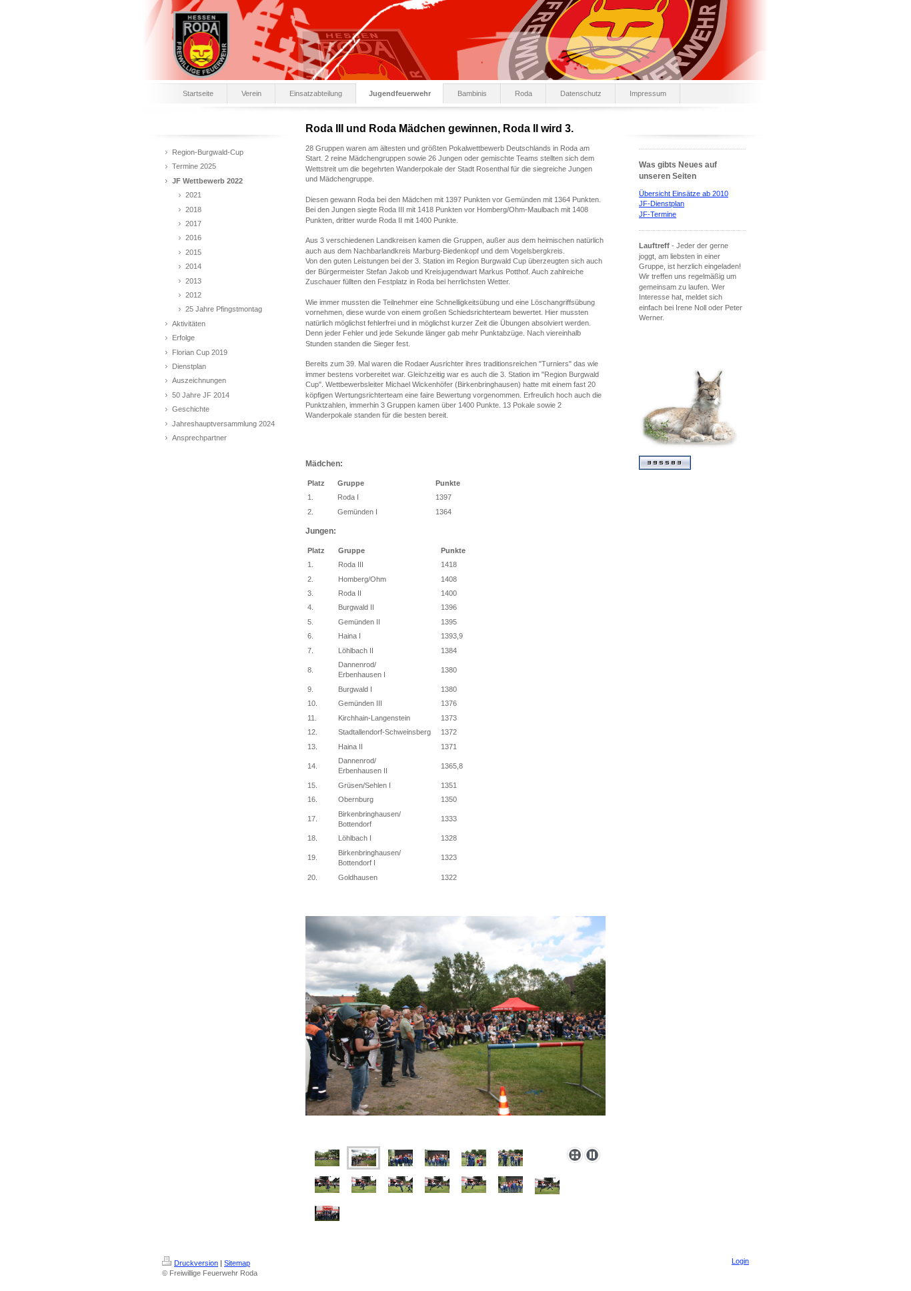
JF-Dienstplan (661, 203)
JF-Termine (657, 214)
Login (740, 1261)
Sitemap (237, 1263)
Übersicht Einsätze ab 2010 (683, 193)
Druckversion (196, 1263)
